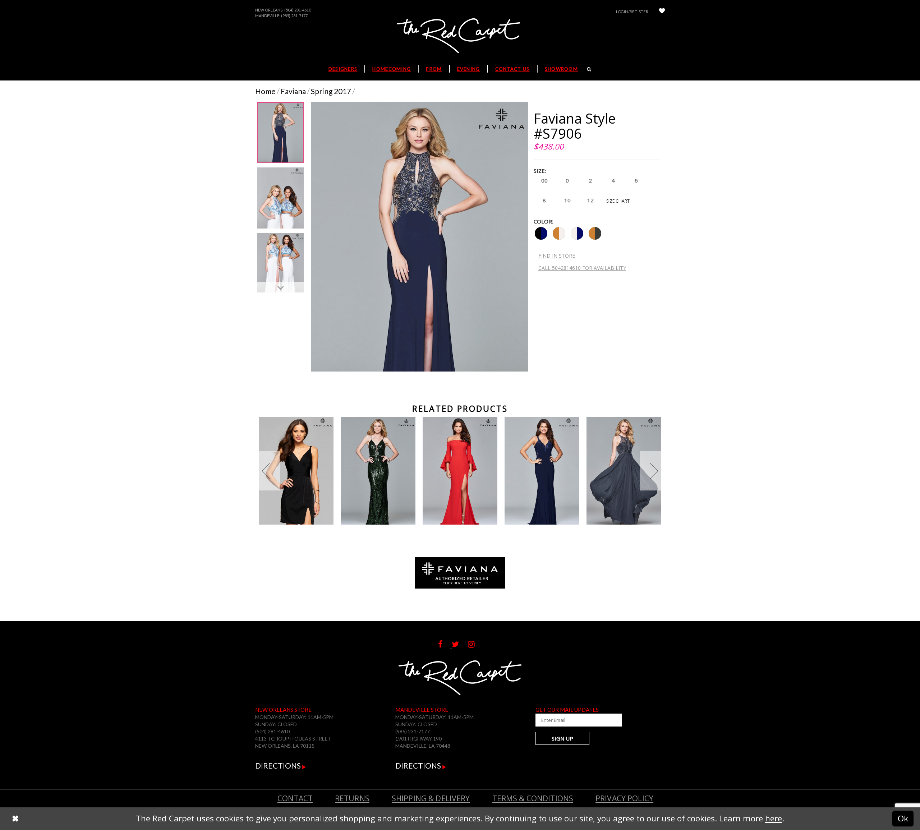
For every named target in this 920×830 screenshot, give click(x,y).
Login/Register (632, 11)
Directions (278, 765)
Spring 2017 (331, 91)
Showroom (561, 69)
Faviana (293, 91)
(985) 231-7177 (294, 15)
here (773, 818)
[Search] (589, 69)
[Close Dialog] (15, 818)
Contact (295, 798)
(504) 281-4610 (297, 10)
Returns (352, 798)
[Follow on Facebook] (445, 644)
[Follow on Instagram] (475, 644)
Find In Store (556, 255)
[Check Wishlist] (662, 11)
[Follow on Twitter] (460, 644)
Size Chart (618, 201)
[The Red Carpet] (460, 36)
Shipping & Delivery (431, 798)
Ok (903, 818)
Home (265, 91)
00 (544, 180)
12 (590, 200)
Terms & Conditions (533, 798)
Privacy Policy (624, 798)
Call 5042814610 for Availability (582, 267)
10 (567, 200)
